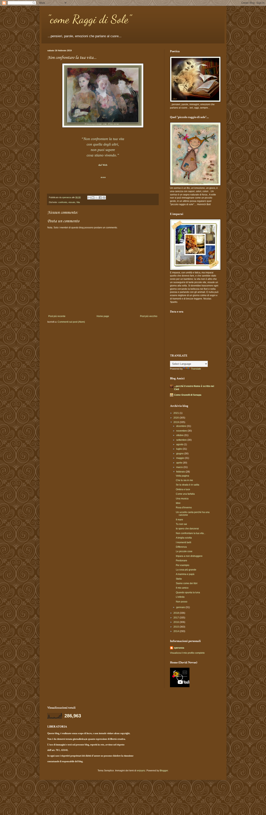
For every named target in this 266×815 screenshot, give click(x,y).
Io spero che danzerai (187, 528)
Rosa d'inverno (184, 507)
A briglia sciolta (184, 537)
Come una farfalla (185, 494)
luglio (179, 449)
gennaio (181, 607)
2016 (177, 622)
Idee (178, 503)
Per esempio (182, 565)
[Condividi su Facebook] (100, 198)
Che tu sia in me (184, 480)
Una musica (182, 498)
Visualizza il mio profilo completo (187, 653)
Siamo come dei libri (186, 583)
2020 (177, 417)
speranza (179, 647)
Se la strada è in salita (187, 484)
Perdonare (181, 560)
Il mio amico (182, 587)
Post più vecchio (148, 316)
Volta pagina (182, 475)
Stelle (179, 578)
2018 (177, 613)
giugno (180, 453)
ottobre (180, 435)
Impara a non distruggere (189, 556)
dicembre (181, 426)
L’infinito (180, 597)
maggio (180, 458)
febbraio (181, 471)
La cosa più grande (186, 569)
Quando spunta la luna (188, 592)
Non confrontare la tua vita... (190, 533)
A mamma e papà (185, 574)
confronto (62, 202)
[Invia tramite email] (89, 198)
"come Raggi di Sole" (89, 19)
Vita (78, 202)
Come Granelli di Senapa (187, 395)
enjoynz (141, 770)
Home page (103, 316)
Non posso (181, 601)
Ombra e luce (183, 489)
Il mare (179, 519)
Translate (196, 368)
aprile (179, 462)
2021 (177, 413)
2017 (177, 617)
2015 (177, 626)
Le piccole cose (184, 551)
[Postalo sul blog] (93, 198)
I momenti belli (183, 542)
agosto (180, 444)
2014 (177, 631)
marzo (179, 467)
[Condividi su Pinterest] (104, 198)
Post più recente (56, 316)
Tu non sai (181, 524)
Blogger (164, 770)
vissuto (71, 202)
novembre (182, 430)
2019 (177, 422)
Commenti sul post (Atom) (71, 322)
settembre (181, 440)
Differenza (181, 547)
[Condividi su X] (97, 198)
